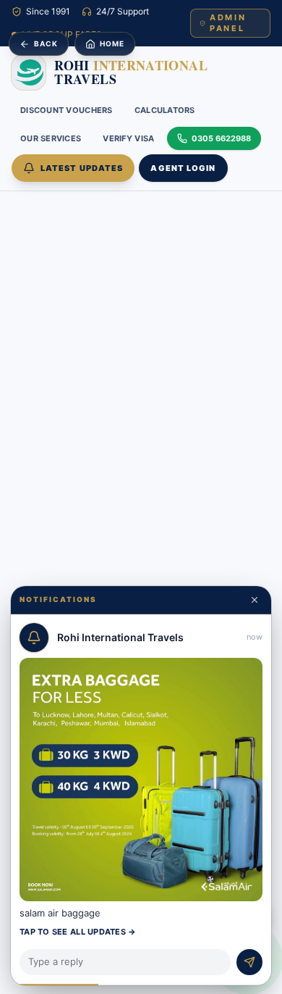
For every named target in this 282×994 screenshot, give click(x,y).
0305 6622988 (221, 138)
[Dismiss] (254, 600)
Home (112, 43)
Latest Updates (81, 168)
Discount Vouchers (66, 110)
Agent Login (182, 168)
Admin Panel (228, 22)
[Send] (249, 962)
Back (46, 43)
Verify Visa (128, 138)
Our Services (50, 138)
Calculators (164, 110)
